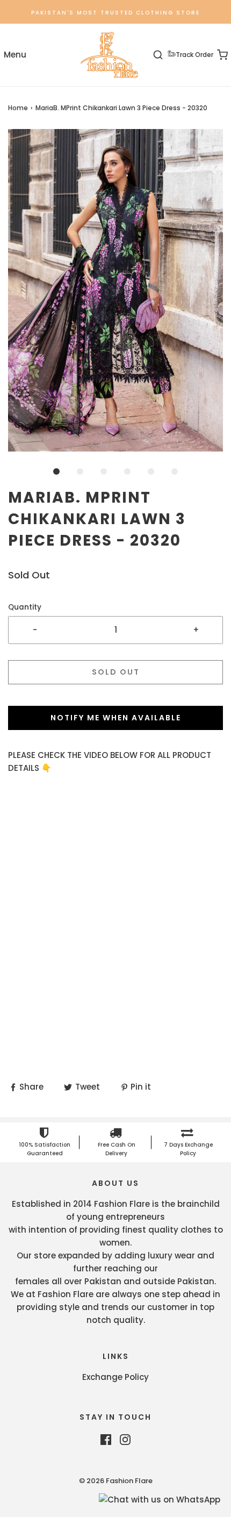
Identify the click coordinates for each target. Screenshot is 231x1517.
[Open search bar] (164, 55)
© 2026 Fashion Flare (116, 1481)
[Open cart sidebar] (216, 55)
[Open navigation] (15, 55)
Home (18, 107)
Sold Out (116, 672)
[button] (115, 290)
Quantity (24, 607)
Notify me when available (115, 717)
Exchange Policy (115, 1377)
